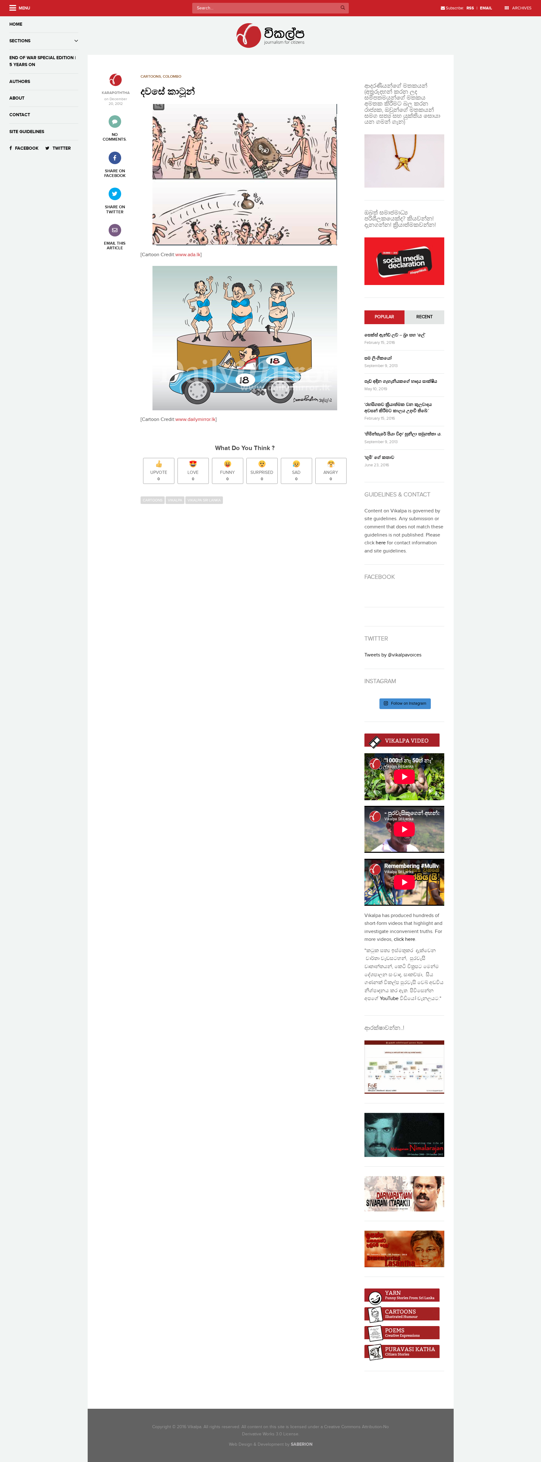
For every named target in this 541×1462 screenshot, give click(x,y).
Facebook (27, 148)
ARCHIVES (521, 8)
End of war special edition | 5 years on (42, 61)
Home (15, 24)
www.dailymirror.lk (195, 420)
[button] (244, 175)
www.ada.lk (187, 255)
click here (404, 939)
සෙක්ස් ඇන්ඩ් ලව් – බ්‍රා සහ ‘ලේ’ (394, 335)
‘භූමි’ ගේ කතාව (379, 457)
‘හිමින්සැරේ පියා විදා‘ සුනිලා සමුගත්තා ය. (402, 434)
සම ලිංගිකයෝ (378, 358)
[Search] (343, 8)
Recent (424, 316)
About (16, 98)
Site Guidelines (26, 131)
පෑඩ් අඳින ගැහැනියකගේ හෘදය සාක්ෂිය (400, 381)
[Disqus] (248, 593)
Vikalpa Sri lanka (204, 500)
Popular (384, 316)
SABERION (301, 1444)
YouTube (389, 999)
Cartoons (151, 76)
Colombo (172, 76)
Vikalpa (175, 500)
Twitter (62, 148)
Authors (19, 81)
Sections (19, 41)
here (381, 543)
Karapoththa (116, 93)
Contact (19, 114)
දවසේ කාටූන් (168, 91)
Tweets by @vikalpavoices (392, 655)
